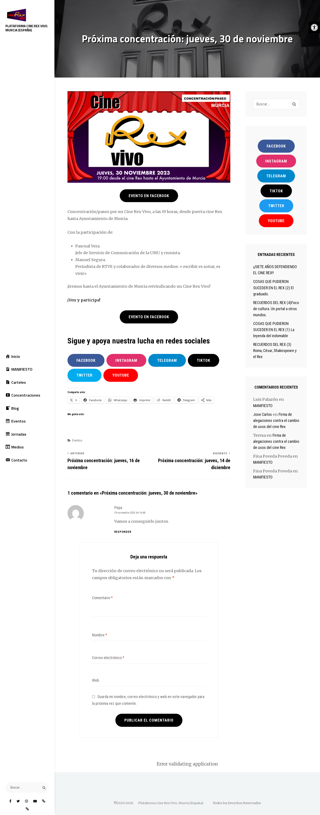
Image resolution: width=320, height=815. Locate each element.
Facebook (86, 360)
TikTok (203, 360)
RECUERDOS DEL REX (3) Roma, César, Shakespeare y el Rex (275, 350)
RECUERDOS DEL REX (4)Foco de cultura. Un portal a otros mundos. (276, 308)
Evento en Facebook (149, 195)
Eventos (77, 440)
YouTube (120, 375)
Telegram (167, 360)
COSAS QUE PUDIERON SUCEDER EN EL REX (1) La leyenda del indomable (273, 329)
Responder (122, 531)
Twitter (84, 375)
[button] (314, 27)
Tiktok (276, 191)
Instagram (126, 360)
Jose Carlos (262, 414)
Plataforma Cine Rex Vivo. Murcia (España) (26, 28)
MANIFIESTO (263, 405)
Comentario (102, 597)
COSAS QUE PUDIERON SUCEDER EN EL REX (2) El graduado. (273, 287)
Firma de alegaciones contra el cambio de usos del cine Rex (276, 420)
